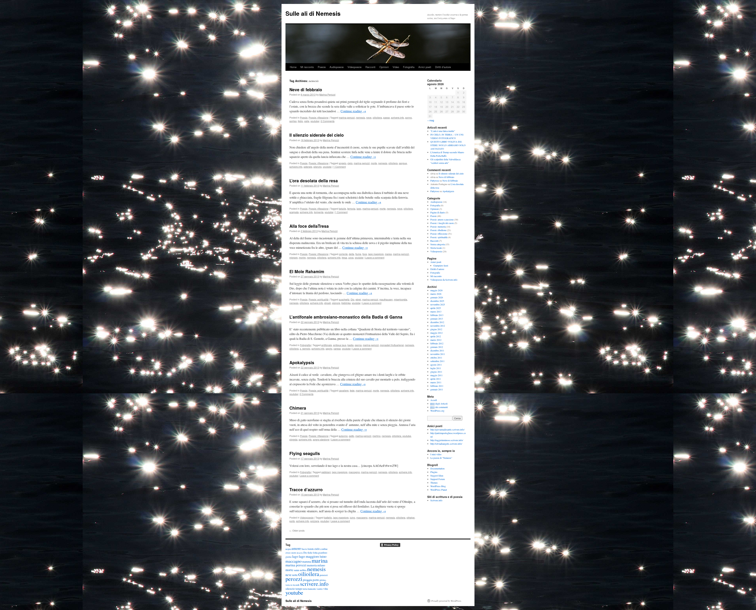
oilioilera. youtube (401, 436)
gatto (351, 436)
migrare (293, 257)
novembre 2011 (437, 354)
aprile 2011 (435, 378)
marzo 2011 (435, 382)
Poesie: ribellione (438, 230)
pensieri (324, 575)
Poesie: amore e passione (442, 219)
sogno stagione (321, 439)
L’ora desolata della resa (313, 180)
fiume (358, 254)
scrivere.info (397, 117)
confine (324, 549)
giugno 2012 (436, 329)
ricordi (296, 585)
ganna (358, 345)
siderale (308, 166)
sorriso (293, 121)
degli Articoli (438, 403)
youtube (314, 121)
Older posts (297, 530)
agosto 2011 (436, 364)
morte (374, 163)
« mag (430, 120)
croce (287, 552)
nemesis (360, 117)
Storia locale (436, 247)
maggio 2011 (436, 375)
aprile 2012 (435, 336)
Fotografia (408, 67)
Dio (352, 299)
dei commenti (439, 407)
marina (320, 560)
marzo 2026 (435, 293)
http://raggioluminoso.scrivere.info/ (446, 440)
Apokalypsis (301, 362)
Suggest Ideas (436, 475)
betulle (342, 208)
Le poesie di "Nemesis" (441, 457)
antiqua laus (339, 345)
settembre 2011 (437, 361)
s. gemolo (305, 348)
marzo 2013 (435, 311)
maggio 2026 (436, 290)
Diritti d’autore (443, 67)
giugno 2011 (436, 371)
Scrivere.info (436, 500)
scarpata (294, 212)
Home (293, 67)
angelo (342, 163)
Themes (434, 482)
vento (320, 589)
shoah (327, 303)
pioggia (293, 439)
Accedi (433, 400)
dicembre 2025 (437, 300)
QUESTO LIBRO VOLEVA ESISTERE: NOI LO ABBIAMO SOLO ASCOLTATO (448, 145)
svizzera (314, 521)
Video (396, 67)
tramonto (312, 588)
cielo (350, 163)
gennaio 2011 (436, 389)
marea (388, 254)
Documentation (437, 468)
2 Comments (327, 121)
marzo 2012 (435, 339)
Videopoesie (354, 67)
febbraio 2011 (436, 385)
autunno (343, 436)
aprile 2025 (435, 308)
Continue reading (353, 111)
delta (351, 254)
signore (336, 303)
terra (305, 588)
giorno (288, 556)
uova (351, 257)
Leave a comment (374, 257)
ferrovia (351, 208)
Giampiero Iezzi (440, 265)
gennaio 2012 (436, 346)
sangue (403, 163)
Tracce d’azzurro (306, 489)
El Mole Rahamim (306, 271)
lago (359, 208)
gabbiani (326, 472)
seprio (329, 348)
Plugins (433, 472)
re (291, 584)
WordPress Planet (438, 489)
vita (325, 588)
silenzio (317, 166)
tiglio (300, 121)
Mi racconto (307, 67)
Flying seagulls (304, 453)
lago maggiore (376, 254)
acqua (288, 548)
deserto (300, 552)
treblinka (346, 303)
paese (386, 117)
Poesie (322, 67)
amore (296, 548)
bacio (304, 549)
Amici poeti (424, 67)
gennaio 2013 (436, 318)
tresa (344, 257)
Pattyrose (434, 180)
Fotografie (435, 272)
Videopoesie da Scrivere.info (443, 279)
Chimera (297, 408)
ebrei (358, 299)
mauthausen (386, 299)
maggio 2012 (436, 332)
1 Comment (339, 166)
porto (292, 521)
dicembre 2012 (437, 322)
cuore (293, 552)
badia (350, 345)
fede (352, 390)
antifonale (326, 345)
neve (369, 117)
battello (328, 517)
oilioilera (377, 117)
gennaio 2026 (436, 297)
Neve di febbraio (305, 89)
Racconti (370, 67)
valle (306, 121)
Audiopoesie (337, 67)
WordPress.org (437, 410)
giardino (322, 552)
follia (315, 552)
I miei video (435, 454)
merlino (376, 436)
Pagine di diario (437, 212)
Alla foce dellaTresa (309, 226)
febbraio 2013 (436, 315)
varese (337, 348)
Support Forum (437, 479)
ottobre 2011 (436, 357)
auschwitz (344, 299)
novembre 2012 (437, 325)
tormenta (318, 212)
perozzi (293, 578)
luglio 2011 (435, 368)
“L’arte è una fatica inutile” (442, 131)
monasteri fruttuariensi (392, 345)
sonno (408, 117)
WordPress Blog (438, 486)
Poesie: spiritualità (318, 299)
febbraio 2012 (436, 343)
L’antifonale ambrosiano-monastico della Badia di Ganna (345, 317)
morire (302, 257)
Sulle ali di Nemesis (313, 13)
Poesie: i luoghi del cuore (442, 223)
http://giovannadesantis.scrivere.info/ (447, 429)
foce (364, 254)
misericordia (400, 299)
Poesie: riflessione (318, 117)
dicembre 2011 (437, 350)
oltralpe (411, 517)
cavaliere (344, 390)
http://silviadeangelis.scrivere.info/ (446, 443)
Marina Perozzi (327, 94)
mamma (306, 561)
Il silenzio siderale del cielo (316, 135)
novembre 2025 (437, 304)
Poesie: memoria (438, 226)
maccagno (354, 472)
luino (352, 517)
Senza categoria (437, 244)
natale (296, 570)
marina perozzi (347, 117)
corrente (343, 254)
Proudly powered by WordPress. (446, 600)
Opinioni (384, 67)
